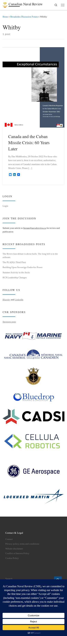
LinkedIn (19, 299)
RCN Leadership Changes (15, 277)
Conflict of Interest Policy (17, 553)
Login (5, 206)
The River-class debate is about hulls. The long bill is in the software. (30, 255)
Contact (9, 539)
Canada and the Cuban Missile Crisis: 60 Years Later (29, 142)
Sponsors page (9, 321)
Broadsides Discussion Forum (24, 16)
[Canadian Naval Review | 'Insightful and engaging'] (5, 4)
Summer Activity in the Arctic (16, 272)
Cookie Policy (12, 558)
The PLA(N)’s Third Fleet (14, 262)
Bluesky (6, 299)
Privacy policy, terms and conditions (22, 544)
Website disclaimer (14, 549)
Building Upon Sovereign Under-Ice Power (22, 267)
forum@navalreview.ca (34, 228)
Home (5, 16)
